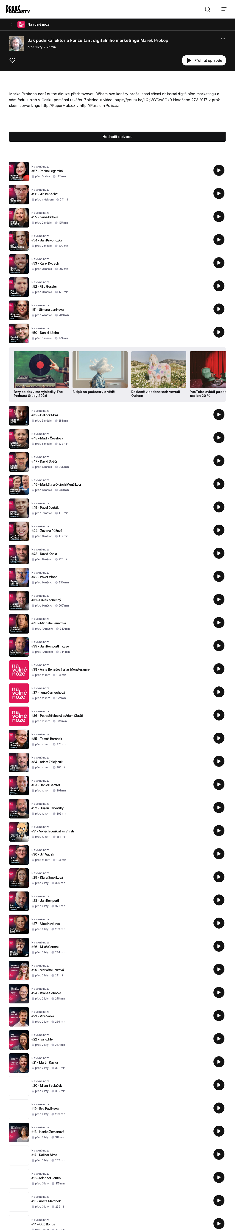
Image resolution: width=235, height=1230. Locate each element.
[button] (207, 9)
